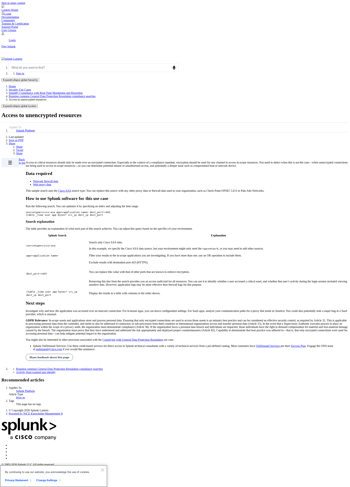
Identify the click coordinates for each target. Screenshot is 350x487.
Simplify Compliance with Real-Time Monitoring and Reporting (46, 92)
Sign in (20, 73)
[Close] (102, 470)
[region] (53, 476)
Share (12, 143)
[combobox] (94, 67)
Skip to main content (13, 3)
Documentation (10, 17)
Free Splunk (8, 46)
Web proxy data (42, 184)
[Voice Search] (174, 67)
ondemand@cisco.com (49, 349)
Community (8, 20)
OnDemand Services (268, 345)
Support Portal (9, 26)
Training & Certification (15, 23)
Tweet (19, 150)
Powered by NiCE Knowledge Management (36, 413)
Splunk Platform (25, 130)
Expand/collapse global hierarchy (20, 80)
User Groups (8, 30)
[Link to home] (11, 58)
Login (7, 13)
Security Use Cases (20, 89)
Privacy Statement (16, 480)
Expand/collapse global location (19, 106)
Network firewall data (45, 181)
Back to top (22, 161)
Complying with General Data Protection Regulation (132, 339)
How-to (20, 397)
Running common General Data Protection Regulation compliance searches (52, 96)
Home (12, 86)
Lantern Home (9, 9)
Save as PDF (16, 140)
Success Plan (298, 345)
